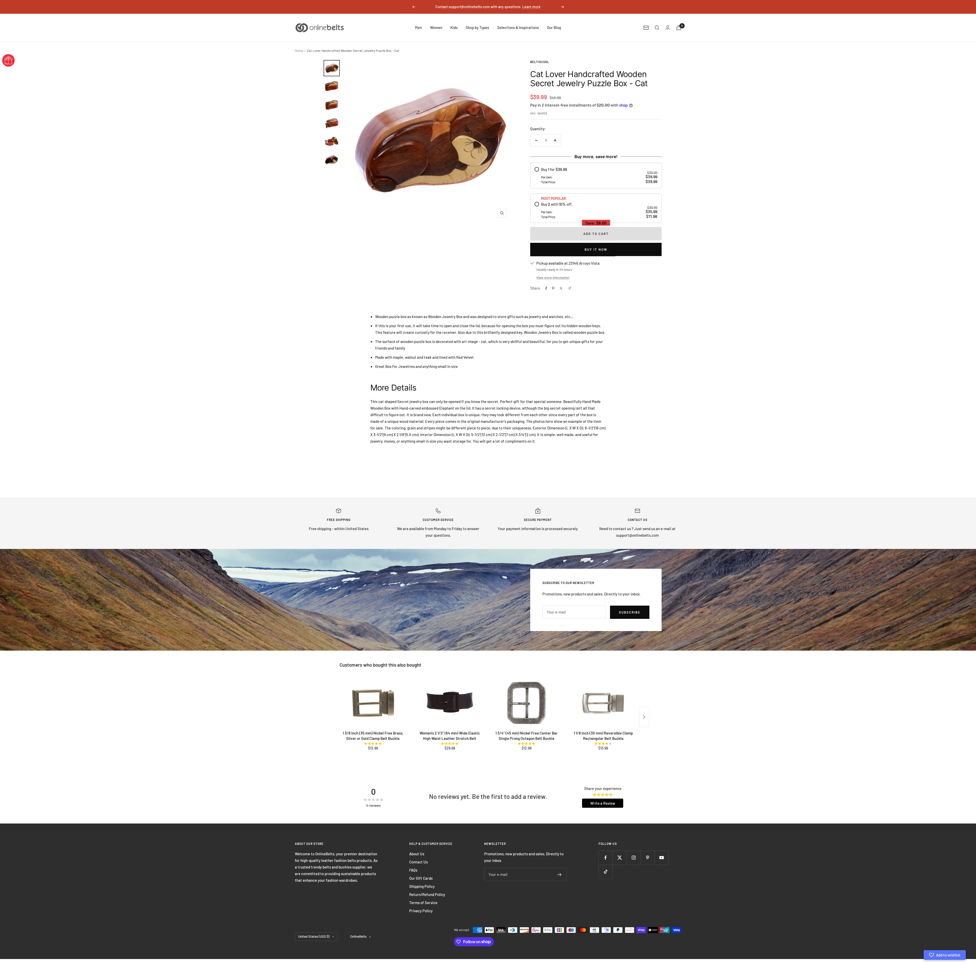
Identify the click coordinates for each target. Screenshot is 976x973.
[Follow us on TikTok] (606, 872)
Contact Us (418, 862)
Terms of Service (423, 902)
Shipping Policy (422, 886)
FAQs (413, 870)
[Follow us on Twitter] (620, 858)
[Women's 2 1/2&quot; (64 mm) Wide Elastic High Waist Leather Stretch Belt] (450, 703)
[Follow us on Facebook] (606, 858)
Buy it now (596, 249)
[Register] (559, 874)
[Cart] (678, 27)
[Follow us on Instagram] (633, 858)
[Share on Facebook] (546, 288)
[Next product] (644, 717)
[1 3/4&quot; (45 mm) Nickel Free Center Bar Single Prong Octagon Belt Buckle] (526, 703)
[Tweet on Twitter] (561, 288)
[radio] (596, 175)
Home (299, 51)
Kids (454, 27)
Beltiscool (539, 62)
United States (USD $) (313, 936)
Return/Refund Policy (427, 894)
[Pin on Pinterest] (553, 288)
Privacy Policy (421, 910)
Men (418, 27)
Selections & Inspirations (518, 27)
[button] (945, 955)
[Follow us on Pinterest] (647, 858)
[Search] (657, 27)
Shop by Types (477, 27)
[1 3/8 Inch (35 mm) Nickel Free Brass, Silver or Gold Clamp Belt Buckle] (373, 703)
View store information (552, 278)
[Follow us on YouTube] (661, 858)
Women (436, 27)
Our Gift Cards (421, 878)
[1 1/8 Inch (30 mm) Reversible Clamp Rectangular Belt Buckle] (603, 703)
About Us (416, 853)
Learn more (531, 7)
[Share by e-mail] (569, 288)
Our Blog (554, 27)
